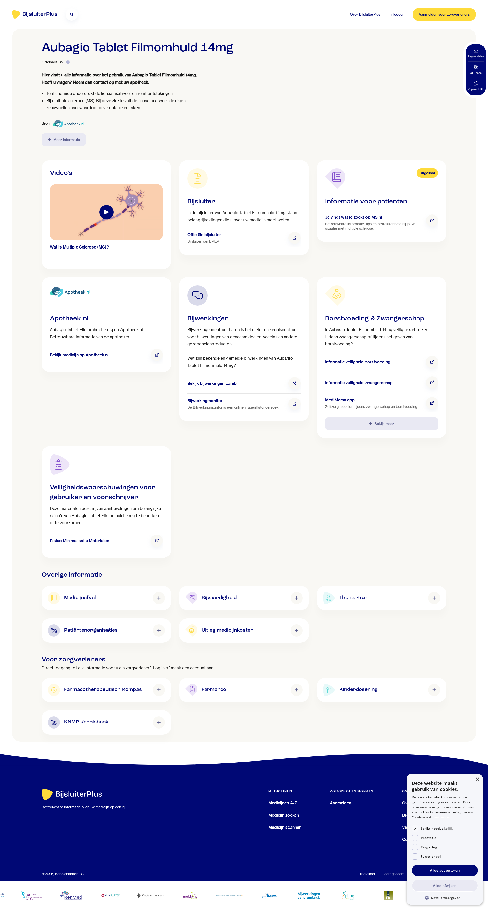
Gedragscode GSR (397, 874)
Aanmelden (340, 802)
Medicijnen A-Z (282, 802)
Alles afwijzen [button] (445, 885)
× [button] (477, 779)
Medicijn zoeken (283, 815)
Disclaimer (366, 874)
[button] (445, 897)
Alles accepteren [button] (445, 870)
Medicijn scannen (284, 827)
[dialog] (445, 839)
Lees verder (441, 817)
